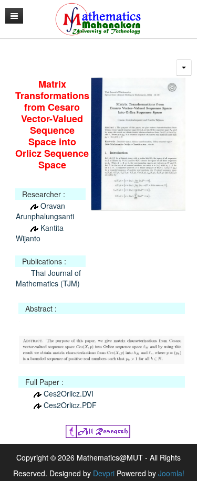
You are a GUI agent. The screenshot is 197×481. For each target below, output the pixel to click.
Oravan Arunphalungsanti (45, 210)
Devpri (104, 473)
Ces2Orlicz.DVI (69, 393)
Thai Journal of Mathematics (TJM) (48, 278)
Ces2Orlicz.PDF (70, 405)
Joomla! (171, 473)
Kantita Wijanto (40, 232)
